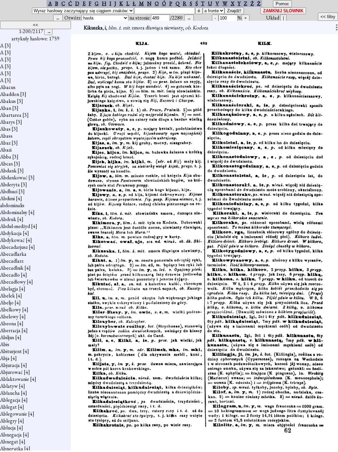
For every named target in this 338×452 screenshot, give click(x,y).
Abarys (7, 121)
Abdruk (8, 219)
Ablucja (8, 427)
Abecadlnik (11, 267)
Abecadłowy (13, 281)
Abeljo (7, 302)
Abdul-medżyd (15, 226)
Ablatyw (9, 386)
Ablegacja (10, 399)
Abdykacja (11, 233)
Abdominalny (13, 212)
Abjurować (11, 372)
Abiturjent (11, 351)
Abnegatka (11, 448)
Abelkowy (10, 309)
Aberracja (10, 330)
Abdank (8, 170)
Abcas (6, 163)
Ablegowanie (13, 413)
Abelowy (9, 316)
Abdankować (13, 177)
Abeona (8, 323)
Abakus (8, 101)
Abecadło (10, 274)
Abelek (7, 295)
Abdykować (12, 240)
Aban (5, 108)
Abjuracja (10, 365)
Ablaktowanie (14, 379)
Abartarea (10, 115)
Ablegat (8, 406)
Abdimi (7, 198)
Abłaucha (10, 392)
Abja (5, 358)
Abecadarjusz (14, 247)
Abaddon (9, 94)
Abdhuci (8, 191)
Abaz (5, 142)
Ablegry (8, 420)
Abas (5, 128)
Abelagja (9, 288)
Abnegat (9, 441)
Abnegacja (11, 434)
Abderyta (10, 184)
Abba (5, 156)
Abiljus (7, 337)
